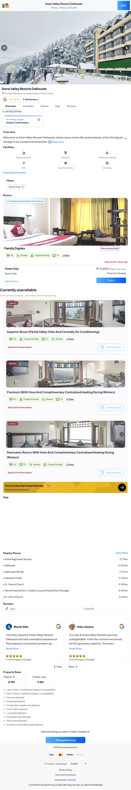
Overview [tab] (10, 106)
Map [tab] (57, 106)
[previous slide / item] (4, 48)
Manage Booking (65, 740)
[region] (65, 122)
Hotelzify (71, 780)
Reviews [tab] (71, 106)
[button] (57, 666)
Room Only (16, 186)
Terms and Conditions (65, 774)
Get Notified (113, 347)
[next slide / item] (127, 48)
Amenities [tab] (28, 106)
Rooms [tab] (44, 106)
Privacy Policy (65, 770)
